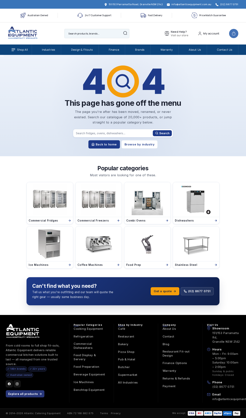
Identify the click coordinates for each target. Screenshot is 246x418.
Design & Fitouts (82, 49)
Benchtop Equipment (89, 390)
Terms (104, 413)
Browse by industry (140, 144)
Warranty (166, 49)
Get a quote (163, 291)
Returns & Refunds (176, 378)
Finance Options (175, 363)
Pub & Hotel (126, 359)
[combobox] (96, 33)
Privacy (116, 413)
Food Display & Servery (85, 357)
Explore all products (23, 393)
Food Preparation (86, 366)
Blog (166, 344)
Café (121, 329)
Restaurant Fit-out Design (176, 353)
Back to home (106, 144)
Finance (114, 49)
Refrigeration (83, 336)
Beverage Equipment (89, 374)
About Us (195, 49)
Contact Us (224, 49)
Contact (168, 336)
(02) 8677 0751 (199, 291)
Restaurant (126, 336)
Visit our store (179, 35)
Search (164, 133)
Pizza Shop (126, 352)
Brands (140, 49)
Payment (169, 386)
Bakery (123, 344)
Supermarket (127, 375)
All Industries (128, 382)
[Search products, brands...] (125, 33)
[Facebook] (9, 383)
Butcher (124, 367)
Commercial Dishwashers (83, 346)
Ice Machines (84, 382)
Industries (48, 49)
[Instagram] (17, 383)
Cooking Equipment (88, 329)
